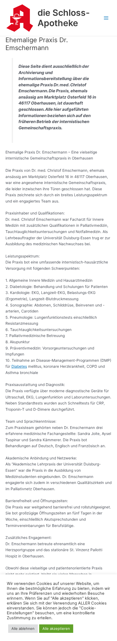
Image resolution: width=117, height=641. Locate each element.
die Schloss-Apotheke (64, 17)
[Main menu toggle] (106, 18)
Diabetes (19, 366)
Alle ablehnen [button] (23, 628)
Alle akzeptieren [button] (56, 628)
